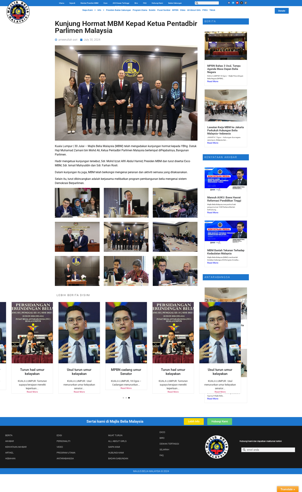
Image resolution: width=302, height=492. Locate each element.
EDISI (59, 435)
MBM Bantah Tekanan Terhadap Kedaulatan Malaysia (225, 252)
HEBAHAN (10, 458)
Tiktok (212, 10)
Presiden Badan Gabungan (118, 10)
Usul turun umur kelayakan (32, 372)
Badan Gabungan (175, 3)
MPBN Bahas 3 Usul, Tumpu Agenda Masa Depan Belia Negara (223, 69)
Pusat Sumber (163, 10)
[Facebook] (229, 2)
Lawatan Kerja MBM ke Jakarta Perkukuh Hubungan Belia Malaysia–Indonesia (225, 130)
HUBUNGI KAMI (116, 452)
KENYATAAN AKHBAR (16, 447)
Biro (136, 3)
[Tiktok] (245, 2)
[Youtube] (237, 2)
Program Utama (140, 10)
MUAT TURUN (115, 435)
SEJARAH (164, 449)
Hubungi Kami (157, 3)
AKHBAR (9, 441)
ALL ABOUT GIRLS (117, 441)
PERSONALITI (63, 441)
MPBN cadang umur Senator (79, 372)
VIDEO (60, 447)
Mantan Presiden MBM (89, 3)
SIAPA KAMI (114, 447)
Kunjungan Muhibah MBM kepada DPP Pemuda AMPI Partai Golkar (223, 386)
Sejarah (72, 3)
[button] (123, 398)
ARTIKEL (9, 452)
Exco (105, 3)
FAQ (144, 3)
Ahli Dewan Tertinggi (121, 3)
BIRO (162, 438)
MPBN (175, 10)
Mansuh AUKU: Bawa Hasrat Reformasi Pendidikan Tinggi (224, 199)
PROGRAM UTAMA (66, 452)
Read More (32, 391)
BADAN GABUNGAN (118, 458)
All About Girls (194, 10)
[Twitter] (233, 2)
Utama (61, 3)
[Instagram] (241, 2)
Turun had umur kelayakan (126, 372)
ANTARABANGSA (65, 458)
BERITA (8, 435)
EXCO (162, 432)
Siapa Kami (87, 10)
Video (182, 10)
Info (99, 10)
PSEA (205, 10)
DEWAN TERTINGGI (169, 443)
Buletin (152, 10)
